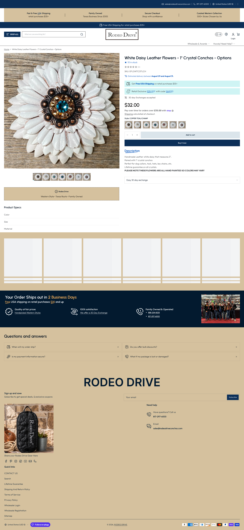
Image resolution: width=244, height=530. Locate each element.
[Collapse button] (62, 347)
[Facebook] (6, 461)
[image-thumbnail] (38, 177)
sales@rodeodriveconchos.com (167, 428)
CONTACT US (11, 473)
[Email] (30, 461)
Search (7, 478)
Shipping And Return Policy (17, 489)
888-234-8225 (154, 312)
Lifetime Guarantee (13, 484)
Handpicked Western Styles (28, 312)
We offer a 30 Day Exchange (93, 312)
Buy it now (182, 143)
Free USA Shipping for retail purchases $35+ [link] (124, 25)
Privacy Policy (11, 500)
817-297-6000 (154, 316)
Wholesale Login (12, 505)
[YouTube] (25, 461)
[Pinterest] (10, 461)
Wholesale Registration (15, 510)
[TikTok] (20, 461)
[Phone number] (35, 461)
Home (6, 49)
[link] (199, 44)
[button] (224, 4)
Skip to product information (9, 183)
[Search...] (82, 34)
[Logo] (121, 34)
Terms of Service (12, 494)
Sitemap (8, 515)
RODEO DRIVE (120, 524)
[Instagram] (15, 461)
